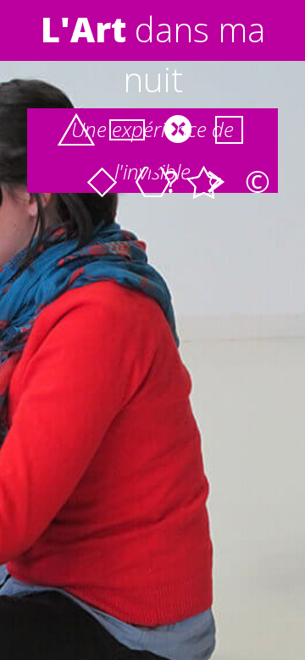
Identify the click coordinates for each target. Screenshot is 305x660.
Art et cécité (76, 129)
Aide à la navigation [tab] (214, 182)
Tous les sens (178, 129)
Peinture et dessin (101, 182)
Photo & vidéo (127, 129)
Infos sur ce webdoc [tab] (172, 182)
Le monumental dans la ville (229, 129)
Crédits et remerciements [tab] (257, 182)
